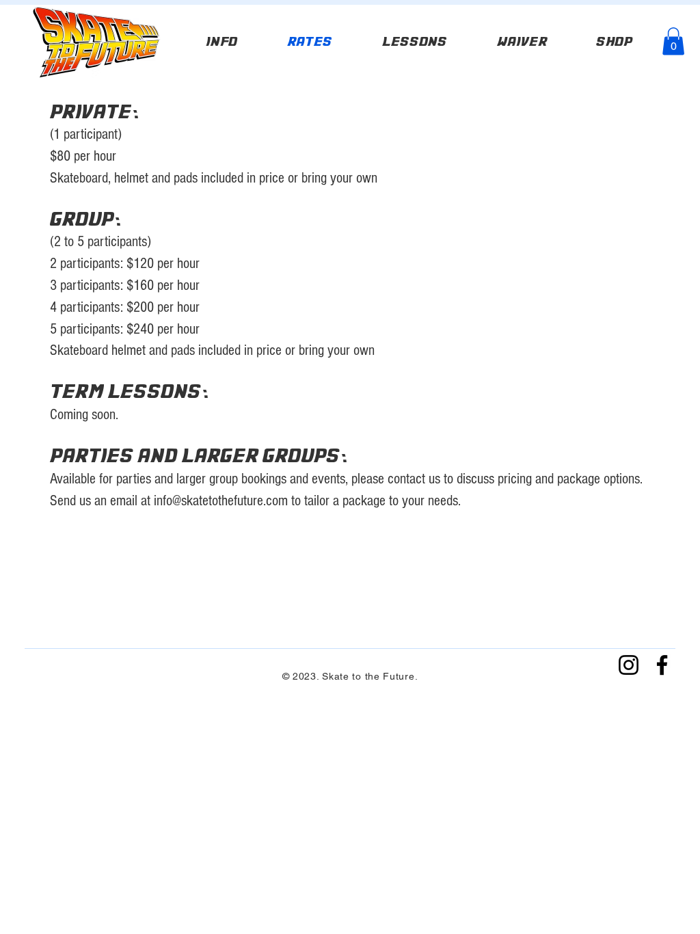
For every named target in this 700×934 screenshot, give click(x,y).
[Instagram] (628, 665)
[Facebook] (662, 665)
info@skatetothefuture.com (221, 500)
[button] (673, 41)
